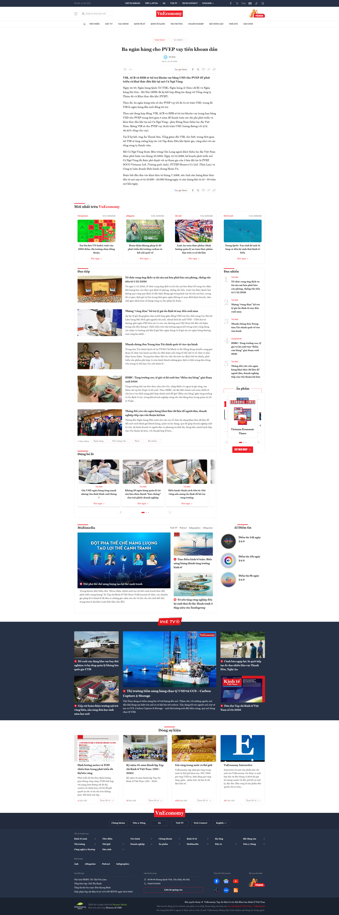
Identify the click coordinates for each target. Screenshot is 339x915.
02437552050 (154, 884)
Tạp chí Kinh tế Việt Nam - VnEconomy (246, 906)
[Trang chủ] (84, 24)
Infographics (195, 528)
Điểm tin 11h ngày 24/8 (249, 558)
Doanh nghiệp (196, 24)
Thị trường (176, 24)
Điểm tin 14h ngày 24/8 (250, 539)
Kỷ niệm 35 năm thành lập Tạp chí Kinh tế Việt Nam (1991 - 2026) (145, 769)
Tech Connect (190, 3)
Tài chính (123, 24)
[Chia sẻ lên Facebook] (193, 69)
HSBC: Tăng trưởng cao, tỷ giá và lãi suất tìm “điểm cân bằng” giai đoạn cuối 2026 (168, 379)
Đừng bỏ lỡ (86, 454)
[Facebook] (231, 3)
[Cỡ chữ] (130, 69)
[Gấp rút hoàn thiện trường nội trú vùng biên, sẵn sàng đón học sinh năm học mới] (96, 689)
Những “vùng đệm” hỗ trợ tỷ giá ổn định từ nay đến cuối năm (161, 311)
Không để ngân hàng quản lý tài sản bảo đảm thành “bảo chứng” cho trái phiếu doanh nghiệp (143, 494)
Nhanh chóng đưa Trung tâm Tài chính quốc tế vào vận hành (161, 344)
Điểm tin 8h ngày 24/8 (249, 578)
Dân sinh (248, 24)
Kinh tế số (139, 24)
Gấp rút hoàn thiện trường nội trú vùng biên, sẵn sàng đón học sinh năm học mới (96, 710)
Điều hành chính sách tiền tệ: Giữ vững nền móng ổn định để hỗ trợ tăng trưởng (187, 494)
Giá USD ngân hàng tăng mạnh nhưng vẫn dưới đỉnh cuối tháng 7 (99, 494)
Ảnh (76, 864)
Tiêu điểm (94, 24)
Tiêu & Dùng (151, 3)
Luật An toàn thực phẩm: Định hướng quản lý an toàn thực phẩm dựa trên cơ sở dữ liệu (194, 249)
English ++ (208, 3)
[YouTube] (250, 3)
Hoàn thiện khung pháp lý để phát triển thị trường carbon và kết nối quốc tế (145, 249)
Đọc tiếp (84, 271)
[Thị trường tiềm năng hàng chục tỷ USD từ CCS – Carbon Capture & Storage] (169, 659)
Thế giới (233, 24)
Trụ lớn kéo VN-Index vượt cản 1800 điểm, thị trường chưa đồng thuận (96, 249)
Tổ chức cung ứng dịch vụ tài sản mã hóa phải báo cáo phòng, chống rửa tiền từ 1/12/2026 (168, 279)
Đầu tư (109, 24)
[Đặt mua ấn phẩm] (257, 13)
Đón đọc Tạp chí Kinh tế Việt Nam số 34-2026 (239, 708)
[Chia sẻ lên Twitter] (198, 69)
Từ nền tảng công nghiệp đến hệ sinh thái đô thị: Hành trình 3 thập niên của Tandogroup (193, 604)
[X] (237, 3)
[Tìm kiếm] (83, 14)
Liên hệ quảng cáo (173, 890)
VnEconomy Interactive (238, 765)
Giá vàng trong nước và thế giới (193, 765)
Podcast (183, 528)
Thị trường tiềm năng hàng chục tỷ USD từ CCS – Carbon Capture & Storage (167, 694)
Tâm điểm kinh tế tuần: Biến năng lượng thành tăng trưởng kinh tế (193, 563)
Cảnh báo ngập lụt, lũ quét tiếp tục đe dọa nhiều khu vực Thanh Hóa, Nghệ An (240, 665)
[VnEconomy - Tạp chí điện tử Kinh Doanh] (169, 813)
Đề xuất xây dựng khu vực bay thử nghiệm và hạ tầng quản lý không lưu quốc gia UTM (96, 665)
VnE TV (173, 3)
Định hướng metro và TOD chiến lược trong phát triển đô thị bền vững (95, 769)
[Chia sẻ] (214, 69)
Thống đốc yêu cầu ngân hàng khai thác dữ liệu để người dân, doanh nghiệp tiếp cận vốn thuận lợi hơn (166, 413)
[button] (143, 512)
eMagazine (130, 216)
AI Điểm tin (242, 527)
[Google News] (263, 3)
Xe (164, 3)
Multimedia (86, 528)
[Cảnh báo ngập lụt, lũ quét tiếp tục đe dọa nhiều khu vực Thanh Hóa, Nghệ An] (242, 644)
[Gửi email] (203, 69)
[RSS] (236, 890)
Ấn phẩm (242, 388)
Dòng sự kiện (169, 730)
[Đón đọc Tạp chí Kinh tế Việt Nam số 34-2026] (242, 689)
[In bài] (125, 69)
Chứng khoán (132, 3)
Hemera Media (120, 905)
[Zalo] (243, 3)
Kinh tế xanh (158, 24)
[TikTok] (256, 3)
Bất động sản (216, 24)
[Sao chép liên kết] (209, 69)
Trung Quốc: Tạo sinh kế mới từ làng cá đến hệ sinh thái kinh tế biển (242, 249)
